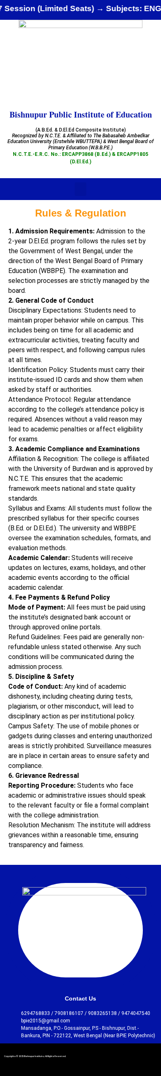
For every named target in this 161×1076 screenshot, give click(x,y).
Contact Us (80, 998)
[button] (80, 189)
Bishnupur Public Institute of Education (80, 114)
